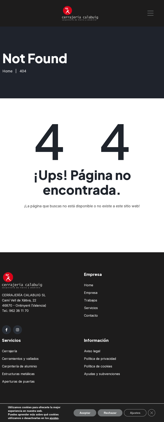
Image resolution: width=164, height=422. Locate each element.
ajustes (54, 418)
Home (7, 71)
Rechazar (110, 412)
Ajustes (135, 412)
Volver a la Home (84, 222)
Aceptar (85, 412)
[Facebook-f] (6, 329)
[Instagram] (17, 329)
